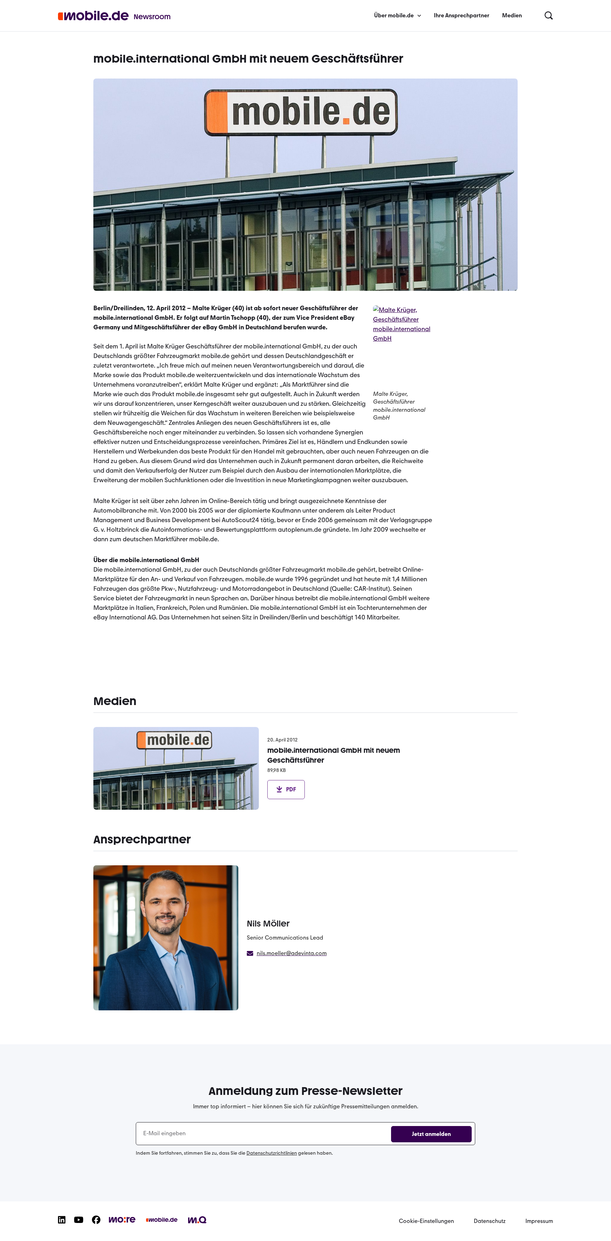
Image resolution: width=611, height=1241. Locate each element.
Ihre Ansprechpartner (461, 15)
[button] (549, 16)
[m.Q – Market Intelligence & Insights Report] (197, 1224)
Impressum (539, 1221)
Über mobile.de (394, 15)
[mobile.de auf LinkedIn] (61, 1225)
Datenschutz (490, 1221)
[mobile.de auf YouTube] (78, 1225)
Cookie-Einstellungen (426, 1221)
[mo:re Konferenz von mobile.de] (122, 1224)
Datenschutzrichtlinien (271, 1153)
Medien (512, 15)
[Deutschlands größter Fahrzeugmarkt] (162, 1225)
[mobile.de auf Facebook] (96, 1225)
